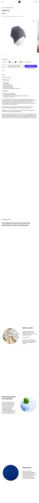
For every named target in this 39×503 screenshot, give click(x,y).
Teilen (3, 70)
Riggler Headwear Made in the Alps (8, 7)
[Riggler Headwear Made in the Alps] (19, 2)
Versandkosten (10, 16)
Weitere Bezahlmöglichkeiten (30, 68)
